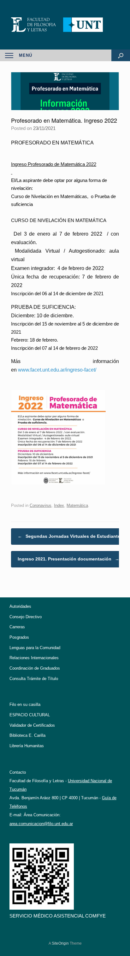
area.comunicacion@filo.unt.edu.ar (41, 823)
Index (59, 505)
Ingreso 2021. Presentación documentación (68, 558)
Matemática (77, 505)
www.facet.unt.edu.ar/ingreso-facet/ (57, 369)
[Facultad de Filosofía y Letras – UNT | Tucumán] (65, 25)
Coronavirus (40, 505)
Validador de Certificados (32, 725)
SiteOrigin (60, 943)
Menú (25, 55)
